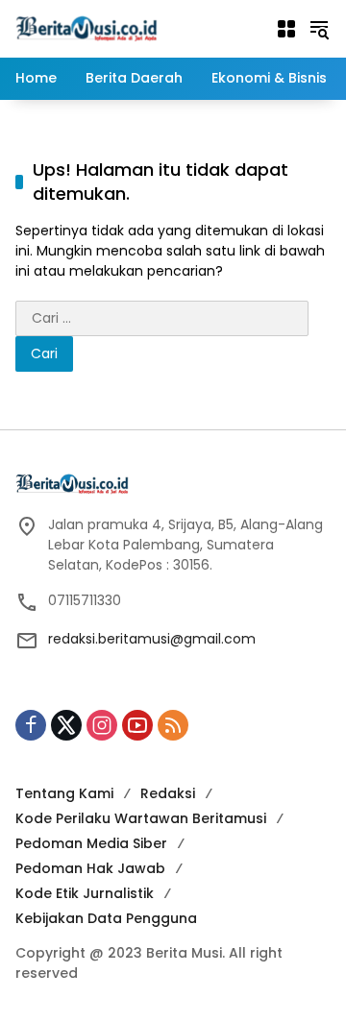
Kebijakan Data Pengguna (106, 918)
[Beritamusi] (86, 27)
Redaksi (167, 793)
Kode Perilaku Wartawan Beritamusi (140, 818)
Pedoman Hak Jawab (90, 868)
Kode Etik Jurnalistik (84, 893)
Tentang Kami (64, 793)
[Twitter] (66, 725)
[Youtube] (137, 725)
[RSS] (173, 725)
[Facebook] (30, 725)
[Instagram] (101, 725)
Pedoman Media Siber (91, 843)
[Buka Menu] (286, 28)
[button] (319, 28)
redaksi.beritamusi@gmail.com (152, 638)
